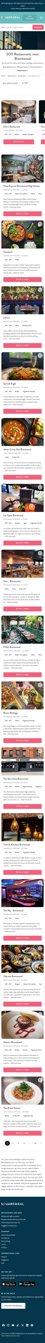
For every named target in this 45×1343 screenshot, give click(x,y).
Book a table (22, 214)
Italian (33, 194)
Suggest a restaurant (9, 1225)
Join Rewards (30, 17)
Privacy (4, 1247)
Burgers (17, 984)
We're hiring (5, 1241)
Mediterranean (27, 325)
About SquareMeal (8, 1235)
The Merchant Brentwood (15, 779)
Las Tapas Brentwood (13, 515)
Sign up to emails (13, 1305)
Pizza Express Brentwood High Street (21, 186)
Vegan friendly (27, 786)
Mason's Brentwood (12, 1042)
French (25, 1050)
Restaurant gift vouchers (10, 1216)
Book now (19, 142)
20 (35, 1143)
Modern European (28, 134)
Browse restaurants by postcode (13, 1219)
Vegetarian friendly (29, 391)
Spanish (17, 523)
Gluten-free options (21, 194)
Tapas (25, 523)
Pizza (40, 194)
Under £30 (15, 457)
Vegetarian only (28, 1116)
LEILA (6, 318)
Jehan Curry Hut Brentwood (17, 449)
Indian (17, 260)
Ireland (4, 1257)
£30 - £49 (8, 194)
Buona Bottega (10, 713)
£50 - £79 (8, 134)
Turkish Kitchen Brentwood (16, 844)
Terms (3, 1244)
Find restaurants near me (10, 1222)
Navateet (7, 252)
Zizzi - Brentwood (11, 581)
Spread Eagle (9, 383)
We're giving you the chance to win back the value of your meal (22, 6)
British (17, 134)
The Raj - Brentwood (13, 910)
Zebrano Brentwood (12, 976)
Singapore (5, 1260)
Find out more (15, 207)
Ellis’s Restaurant (11, 126)
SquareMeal (10, 17)
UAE (2, 1263)
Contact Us (5, 1238)
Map (26, 83)
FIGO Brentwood (11, 647)
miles (29, 63)
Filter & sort (11, 83)
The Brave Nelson (11, 1108)
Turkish (17, 852)
